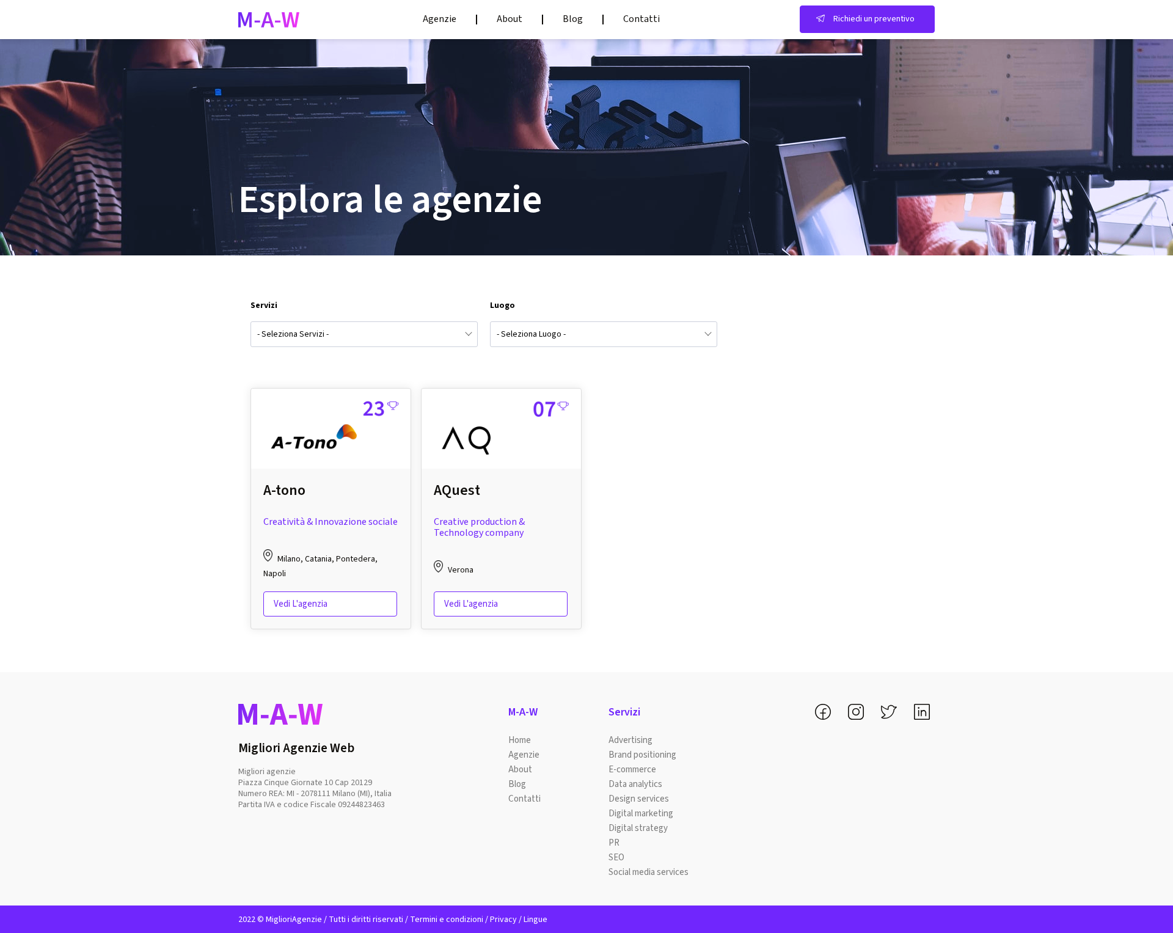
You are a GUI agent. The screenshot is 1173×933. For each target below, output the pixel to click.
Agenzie (439, 19)
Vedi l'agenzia (300, 604)
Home (519, 740)
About (509, 19)
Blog (573, 19)
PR (613, 842)
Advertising (630, 740)
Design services (638, 798)
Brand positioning (642, 754)
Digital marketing (640, 813)
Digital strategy (638, 828)
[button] (867, 19)
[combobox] (364, 334)
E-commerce (632, 769)
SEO (616, 857)
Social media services (648, 872)
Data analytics (635, 784)
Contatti (641, 19)
